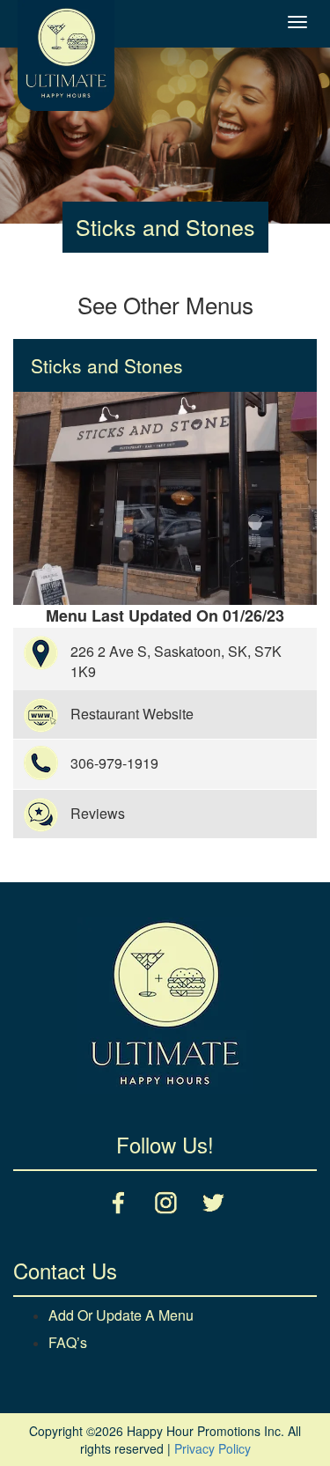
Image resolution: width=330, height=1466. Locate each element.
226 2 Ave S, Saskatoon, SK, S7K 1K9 (176, 661)
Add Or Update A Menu (121, 1315)
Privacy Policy (212, 1448)
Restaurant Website (132, 714)
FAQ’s (67, 1342)
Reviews (97, 813)
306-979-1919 (114, 763)
